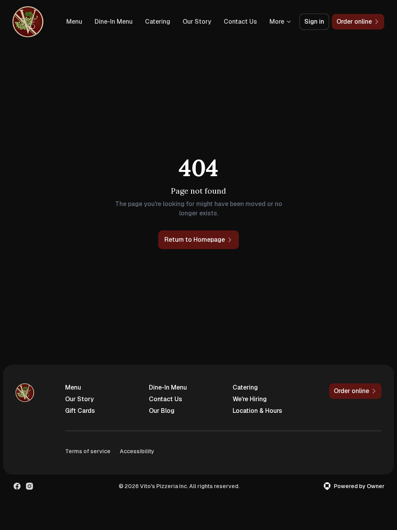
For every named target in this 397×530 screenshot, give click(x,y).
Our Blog (161, 411)
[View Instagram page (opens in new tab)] (29, 486)
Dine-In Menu (114, 21)
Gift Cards (80, 411)
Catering (157, 21)
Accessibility (137, 451)
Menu (74, 21)
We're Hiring (250, 399)
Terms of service (87, 451)
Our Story (197, 21)
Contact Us (240, 21)
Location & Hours (257, 411)
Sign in (314, 21)
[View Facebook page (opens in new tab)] (17, 486)
